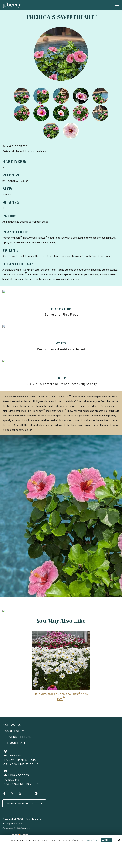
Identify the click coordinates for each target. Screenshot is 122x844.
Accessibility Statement (16, 828)
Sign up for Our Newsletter (24, 803)
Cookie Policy (91, 840)
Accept (106, 840)
